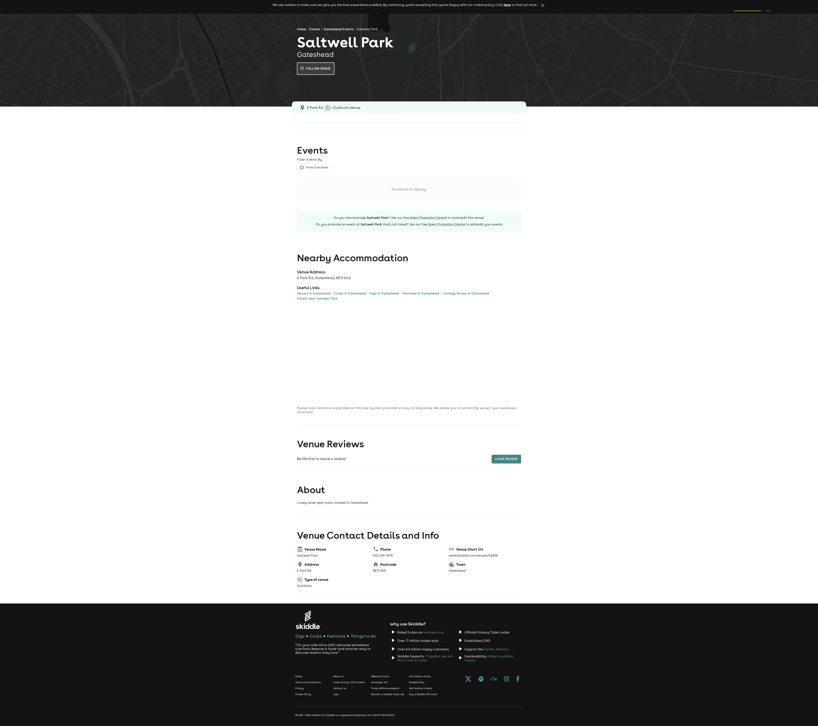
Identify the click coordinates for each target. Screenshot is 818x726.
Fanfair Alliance (496, 649)
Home (301, 29)
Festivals (336, 636)
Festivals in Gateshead (421, 293)
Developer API (379, 682)
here (507, 5)
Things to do (363, 636)
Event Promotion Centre (428, 218)
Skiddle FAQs (417, 682)
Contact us (339, 688)
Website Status (380, 676)
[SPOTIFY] (481, 679)
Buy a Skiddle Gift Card (423, 694)
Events (315, 29)
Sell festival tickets (420, 688)
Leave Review (506, 459)
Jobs (336, 694)
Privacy (299, 688)
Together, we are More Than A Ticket (425, 658)
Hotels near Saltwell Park (317, 298)
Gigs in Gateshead (384, 293)
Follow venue (318, 68)
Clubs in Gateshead (350, 293)
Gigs (300, 636)
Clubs (316, 636)
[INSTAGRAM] (506, 679)
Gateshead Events (338, 29)
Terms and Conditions (308, 682)
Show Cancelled (317, 167)
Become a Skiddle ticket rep (387, 694)
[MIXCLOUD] (493, 679)
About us (338, 676)
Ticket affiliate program (385, 688)
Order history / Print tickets (349, 682)
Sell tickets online (420, 676)
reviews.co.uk (433, 632)
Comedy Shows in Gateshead (466, 293)
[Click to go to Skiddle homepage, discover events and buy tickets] (307, 619)
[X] (468, 679)
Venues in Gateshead (314, 293)
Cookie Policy (303, 694)
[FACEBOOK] (518, 679)
